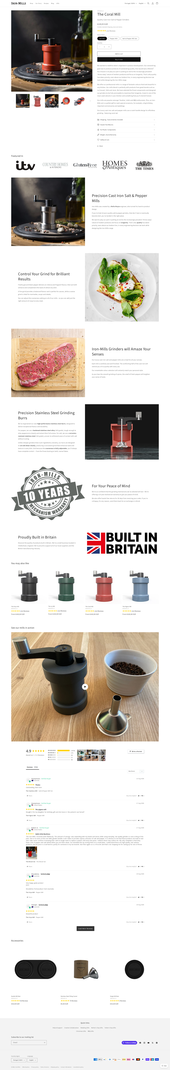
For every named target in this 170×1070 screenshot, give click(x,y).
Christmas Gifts (81, 1031)
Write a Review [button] (137, 751)
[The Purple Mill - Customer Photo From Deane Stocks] (87, 752)
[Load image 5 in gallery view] (66, 101)
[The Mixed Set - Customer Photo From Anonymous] (87, 758)
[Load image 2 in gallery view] (37, 101)
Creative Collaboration (71, 1028)
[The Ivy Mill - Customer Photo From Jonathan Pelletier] (95, 752)
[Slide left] (13, 101)
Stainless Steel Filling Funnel (69, 996)
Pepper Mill (114, 38)
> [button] (85, 928)
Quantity (99, 43)
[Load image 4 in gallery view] (52, 101)
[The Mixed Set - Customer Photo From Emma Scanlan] (80, 752)
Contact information (66, 1067)
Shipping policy (55, 1067)
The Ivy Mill (51, 606)
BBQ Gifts (91, 1031)
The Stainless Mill (31, 791)
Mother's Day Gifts (97, 1028)
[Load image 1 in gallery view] (23, 101)
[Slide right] (90, 101)
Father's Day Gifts (110, 1028)
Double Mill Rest (15, 996)
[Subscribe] (44, 1042)
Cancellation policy (78, 1067)
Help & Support (57, 1028)
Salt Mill (102, 38)
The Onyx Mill (15, 606)
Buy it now (119, 59)
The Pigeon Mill (126, 606)
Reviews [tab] (30, 767)
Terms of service (45, 1067)
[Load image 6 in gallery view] (81, 101)
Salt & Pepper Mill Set (129, 38)
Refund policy (25, 1067)
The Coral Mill (89, 606)
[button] (148, 3)
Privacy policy (35, 1067)
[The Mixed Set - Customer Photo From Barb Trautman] (102, 758)
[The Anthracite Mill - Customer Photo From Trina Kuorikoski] (102, 752)
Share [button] (101, 146)
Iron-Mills (17, 1067)
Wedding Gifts (85, 1028)
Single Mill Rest (114, 996)
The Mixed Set (30, 862)
